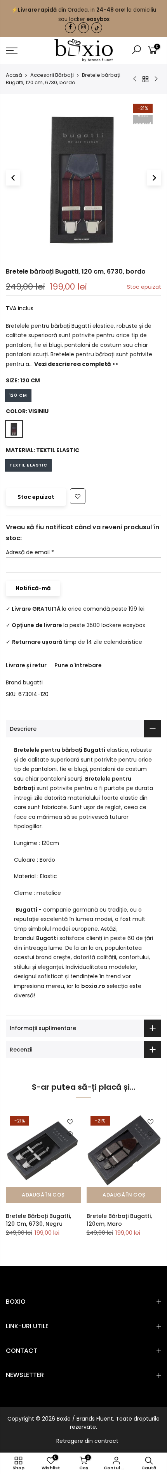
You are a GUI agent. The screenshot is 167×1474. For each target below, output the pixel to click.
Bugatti (94, 750)
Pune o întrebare (78, 665)
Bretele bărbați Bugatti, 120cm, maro (119, 1220)
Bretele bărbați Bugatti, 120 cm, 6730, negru (38, 1220)
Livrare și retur (26, 665)
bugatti (33, 682)
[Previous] (13, 178)
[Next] (154, 178)
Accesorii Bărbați (52, 75)
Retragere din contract (87, 1441)
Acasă (14, 75)
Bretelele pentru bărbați (48, 750)
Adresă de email (30, 552)
